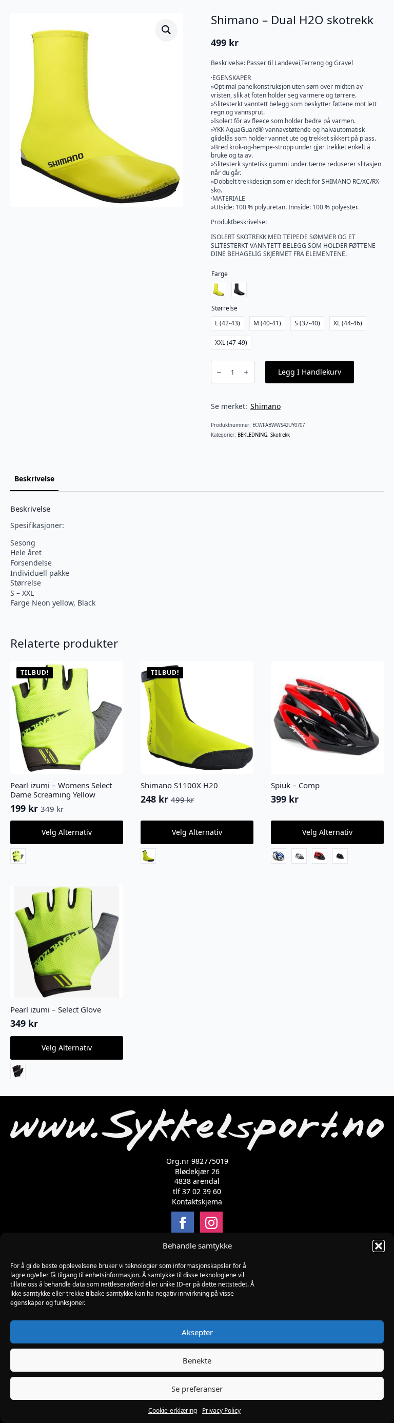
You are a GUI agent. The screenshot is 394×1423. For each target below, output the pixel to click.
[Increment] (246, 372)
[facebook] (182, 1223)
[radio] (218, 289)
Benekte (197, 1360)
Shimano (265, 406)
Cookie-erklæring (172, 1410)
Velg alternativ (67, 832)
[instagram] (211, 1223)
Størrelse (224, 308)
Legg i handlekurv (309, 372)
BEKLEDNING (252, 435)
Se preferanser (197, 1388)
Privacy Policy (221, 1410)
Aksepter (197, 1332)
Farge (219, 273)
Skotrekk (280, 435)
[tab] (34, 478)
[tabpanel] (197, 556)
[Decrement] (219, 372)
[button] (378, 1246)
